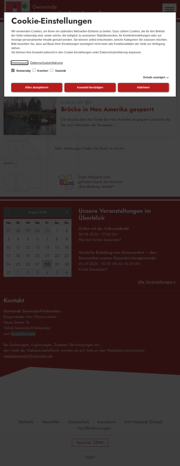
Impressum (19, 63)
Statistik (60, 70)
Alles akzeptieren (36, 87)
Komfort (43, 70)
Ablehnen (143, 87)
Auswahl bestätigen (90, 87)
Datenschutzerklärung (46, 63)
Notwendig (23, 70)
